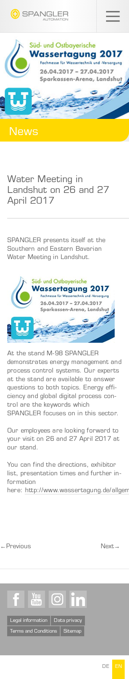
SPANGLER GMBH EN (39, 14)
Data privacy (68, 620)
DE (105, 666)
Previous (15, 547)
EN (118, 666)
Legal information (28, 620)
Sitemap (72, 631)
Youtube (36, 599)
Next (110, 547)
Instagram (57, 599)
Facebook (15, 599)
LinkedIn (78, 599)
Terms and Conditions (33, 631)
